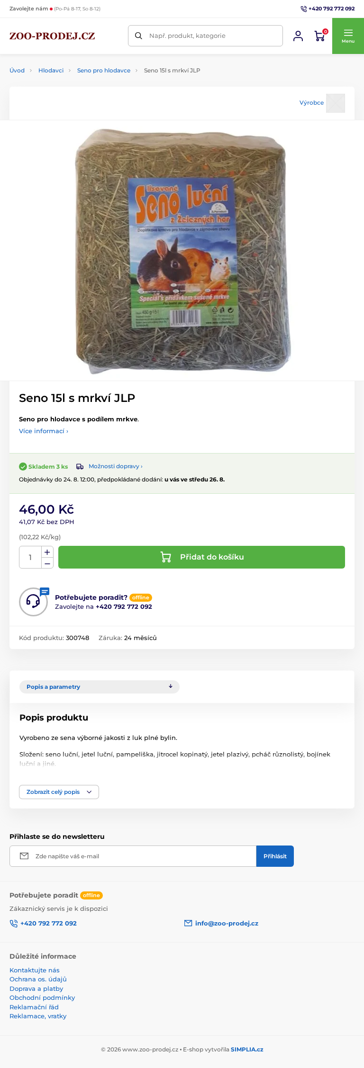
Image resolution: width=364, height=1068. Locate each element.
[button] (348, 36)
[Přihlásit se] (298, 36)
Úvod (17, 70)
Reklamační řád (34, 1007)
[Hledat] (138, 35)
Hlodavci (51, 70)
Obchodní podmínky (42, 997)
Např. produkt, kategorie (187, 35)
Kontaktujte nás (34, 970)
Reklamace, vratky (37, 1016)
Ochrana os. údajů (38, 979)
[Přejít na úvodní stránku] (52, 36)
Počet (30, 557)
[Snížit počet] (47, 563)
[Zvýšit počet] (47, 552)
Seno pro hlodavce (103, 70)
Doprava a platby (36, 988)
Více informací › (43, 431)
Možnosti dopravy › (116, 466)
